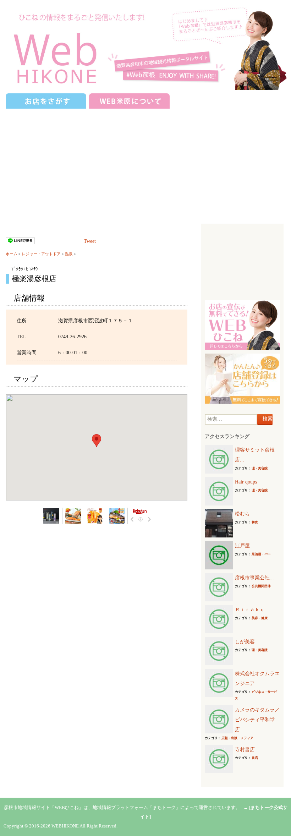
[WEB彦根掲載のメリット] (242, 324)
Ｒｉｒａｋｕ (250, 609)
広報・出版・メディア (237, 738)
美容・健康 (260, 618)
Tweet (90, 241)
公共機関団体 (261, 586)
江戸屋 (242, 545)
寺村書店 (245, 749)
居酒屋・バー (261, 554)
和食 (255, 522)
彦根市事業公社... (254, 577)
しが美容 (245, 641)
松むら (242, 514)
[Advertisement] (145, 163)
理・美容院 (260, 468)
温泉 (69, 254)
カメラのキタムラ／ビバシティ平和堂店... (257, 719)
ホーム (11, 254)
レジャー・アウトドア (41, 254)
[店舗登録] (242, 378)
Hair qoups (246, 482)
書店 (255, 758)
